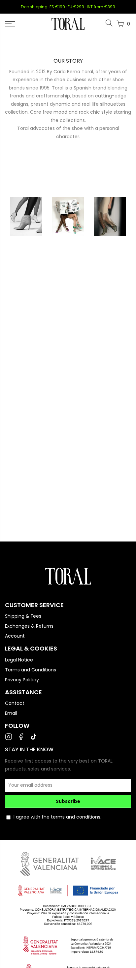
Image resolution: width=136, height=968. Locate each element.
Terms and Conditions (30, 669)
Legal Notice (19, 659)
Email (11, 713)
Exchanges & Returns (29, 626)
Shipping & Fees (23, 616)
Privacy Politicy (22, 679)
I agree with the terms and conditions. (57, 817)
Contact (14, 703)
